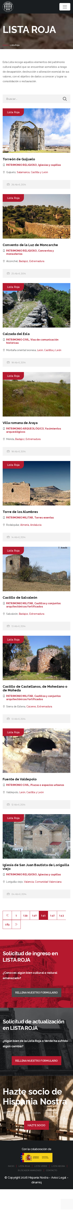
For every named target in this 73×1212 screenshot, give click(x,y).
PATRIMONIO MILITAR (19, 517)
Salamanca (23, 172)
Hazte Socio (36, 1125)
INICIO (11, 1166)
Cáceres (31, 706)
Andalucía (35, 524)
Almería (24, 524)
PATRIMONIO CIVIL (17, 339)
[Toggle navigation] (64, 6)
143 (61, 915)
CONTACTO (51, 1170)
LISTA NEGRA (58, 1166)
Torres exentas (44, 517)
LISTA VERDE (40, 1166)
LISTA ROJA (24, 1166)
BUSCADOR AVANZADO (29, 1170)
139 (25, 915)
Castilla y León (39, 172)
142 (52, 915)
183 (7, 924)
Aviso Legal (58, 1177)
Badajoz (23, 261)
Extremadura (36, 261)
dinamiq (36, 1182)
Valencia (29, 881)
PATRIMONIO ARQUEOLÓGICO (25, 428)
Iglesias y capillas (49, 165)
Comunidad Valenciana (48, 881)
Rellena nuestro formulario (36, 992)
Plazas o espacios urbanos (47, 785)
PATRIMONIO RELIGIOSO (21, 165)
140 (34, 915)
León (40, 350)
